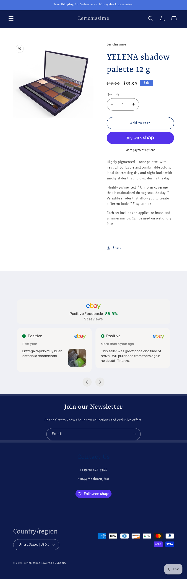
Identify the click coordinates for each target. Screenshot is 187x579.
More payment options (140, 150)
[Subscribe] (134, 434)
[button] (11, 19)
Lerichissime (32, 562)
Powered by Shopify (53, 562)
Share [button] (117, 247)
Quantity (113, 94)
